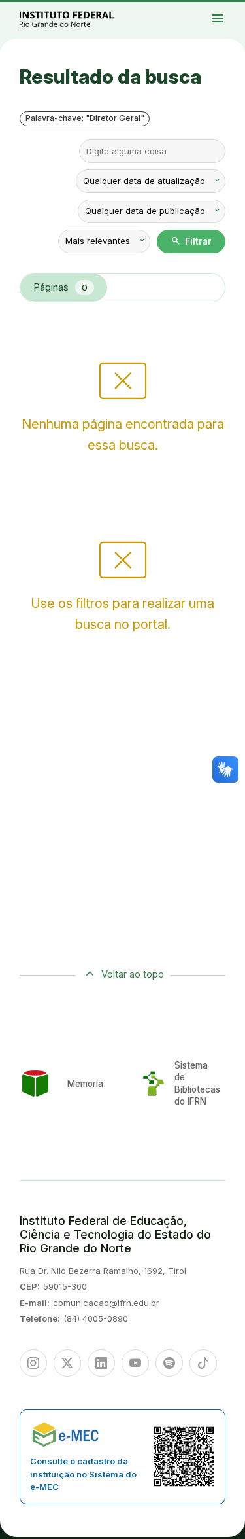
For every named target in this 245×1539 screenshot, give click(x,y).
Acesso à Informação (225, 17)
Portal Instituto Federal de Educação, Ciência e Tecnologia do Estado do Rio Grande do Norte (81, 18)
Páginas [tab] (60, 287)
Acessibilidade (233, 19)
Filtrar (191, 240)
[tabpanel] (122, 401)
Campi (230, 11)
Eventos (238, 17)
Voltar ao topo (132, 974)
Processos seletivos (232, 8)
